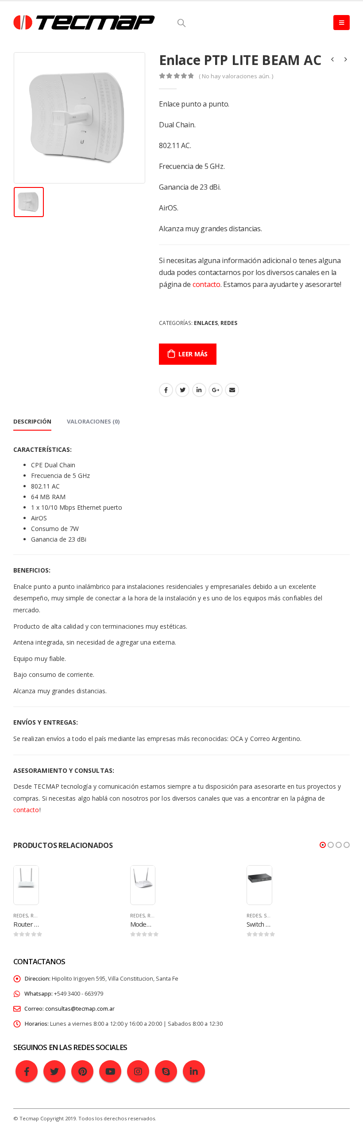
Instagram (138, 1071)
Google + (216, 390)
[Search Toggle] (181, 22)
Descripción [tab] (32, 421)
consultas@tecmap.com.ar (80, 1008)
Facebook (166, 390)
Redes (228, 323)
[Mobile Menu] (341, 22)
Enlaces (206, 323)
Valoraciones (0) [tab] (93, 421)
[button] (323, 845)
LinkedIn (199, 390)
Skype (166, 1071)
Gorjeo (182, 390)
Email (232, 390)
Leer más (193, 354)
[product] (26, 878)
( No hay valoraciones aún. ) (236, 76)
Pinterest (82, 1071)
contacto (206, 284)
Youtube (110, 1071)
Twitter (54, 1071)
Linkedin (194, 1071)
